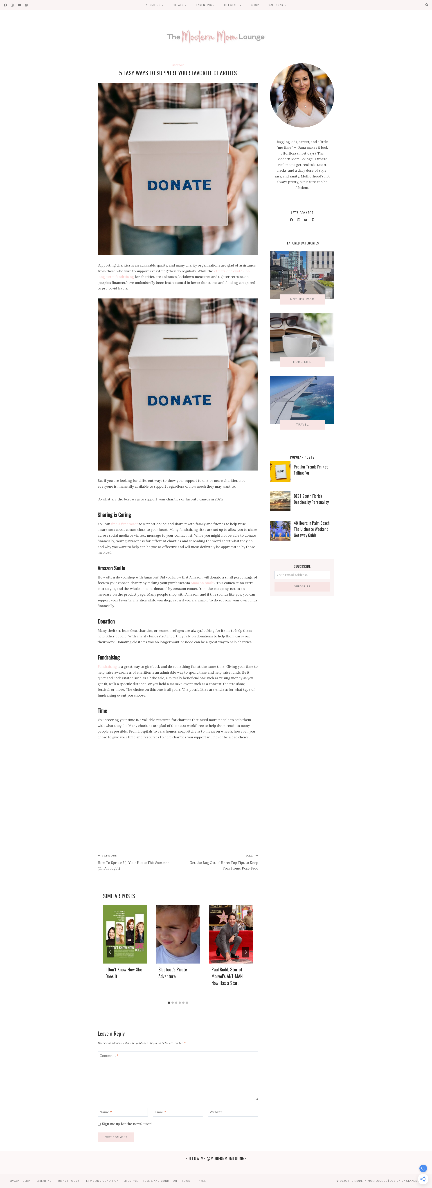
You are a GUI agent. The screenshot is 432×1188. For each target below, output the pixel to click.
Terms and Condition (102, 1180)
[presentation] (125, 934)
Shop (255, 5)
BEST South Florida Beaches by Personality (311, 499)
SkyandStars (416, 1180)
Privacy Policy (19, 1180)
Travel (200, 1180)
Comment (109, 1056)
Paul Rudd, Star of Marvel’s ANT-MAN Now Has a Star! (227, 976)
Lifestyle (178, 65)
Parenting (44, 1180)
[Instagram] (12, 5)
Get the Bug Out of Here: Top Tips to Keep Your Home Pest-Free (223, 862)
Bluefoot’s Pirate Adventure (172, 973)
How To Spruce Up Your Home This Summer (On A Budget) (133, 862)
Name (105, 1112)
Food (186, 1180)
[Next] (245, 952)
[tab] (169, 1003)
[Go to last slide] (110, 952)
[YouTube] (19, 5)
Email (160, 1112)
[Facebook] (5, 5)
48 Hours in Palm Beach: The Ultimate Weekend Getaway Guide (312, 529)
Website (216, 1112)
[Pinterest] (26, 5)
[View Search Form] (427, 5)
